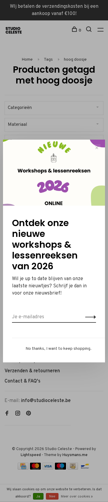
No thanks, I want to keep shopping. (59, 348)
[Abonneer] (89, 317)
